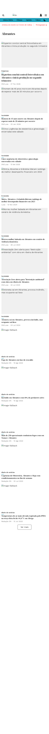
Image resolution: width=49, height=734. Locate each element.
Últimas (19, 20)
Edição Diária (8, 20)
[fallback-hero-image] (24, 55)
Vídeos (38, 20)
